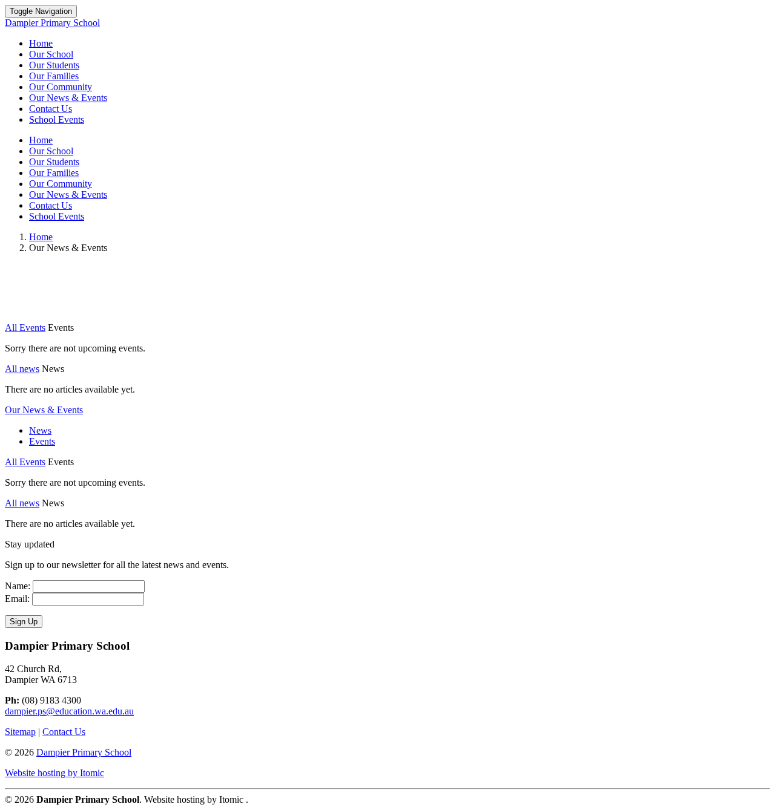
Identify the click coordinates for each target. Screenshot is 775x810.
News (40, 430)
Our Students (54, 65)
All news (22, 369)
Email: (17, 598)
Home (41, 43)
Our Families (54, 76)
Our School (51, 54)
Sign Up (24, 621)
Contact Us (50, 108)
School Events (56, 119)
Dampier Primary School (83, 752)
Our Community (60, 87)
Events (42, 441)
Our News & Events (68, 98)
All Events (25, 327)
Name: (17, 586)
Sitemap (20, 732)
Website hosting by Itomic (54, 773)
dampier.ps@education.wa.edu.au (69, 711)
